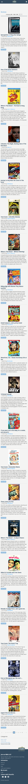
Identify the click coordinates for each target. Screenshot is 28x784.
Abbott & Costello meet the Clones (11, 572)
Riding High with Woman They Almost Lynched (12, 287)
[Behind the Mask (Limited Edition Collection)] (14, 392)
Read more (3, 49)
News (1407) (3, 739)
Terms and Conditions (6, 768)
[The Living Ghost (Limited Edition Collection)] (14, 676)
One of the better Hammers (9, 69)
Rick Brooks (10, 361)
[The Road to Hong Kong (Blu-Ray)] (14, 104)
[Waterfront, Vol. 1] (14, 355)
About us (3, 762)
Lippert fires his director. (8, 713)
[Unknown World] (14, 178)
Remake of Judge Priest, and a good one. (13, 609)
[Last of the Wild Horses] (14, 711)
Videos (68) (3, 741)
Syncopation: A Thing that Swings (11, 35)
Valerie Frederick (11, 218)
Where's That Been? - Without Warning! (12, 252)
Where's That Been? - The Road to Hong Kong (12, 107)
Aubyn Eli (9, 147)
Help (2, 766)
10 (22, 732)
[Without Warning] (14, 250)
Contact (2, 764)
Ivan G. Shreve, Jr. (11, 109)
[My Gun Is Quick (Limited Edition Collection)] (14, 67)
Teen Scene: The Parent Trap (9, 643)
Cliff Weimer (10, 36)
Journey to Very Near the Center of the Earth (12, 181)
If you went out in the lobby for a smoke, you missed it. (13, 431)
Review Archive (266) (5, 744)
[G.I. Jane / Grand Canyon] (14, 321)
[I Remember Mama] (14, 465)
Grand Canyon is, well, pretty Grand (11, 323)
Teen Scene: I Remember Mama (10, 467)
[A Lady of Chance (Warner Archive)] (14, 536)
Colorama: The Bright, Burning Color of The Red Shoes (13, 145)
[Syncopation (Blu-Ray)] (14, 33)
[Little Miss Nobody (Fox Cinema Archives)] (14, 215)
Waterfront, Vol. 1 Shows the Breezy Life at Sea (14, 358)
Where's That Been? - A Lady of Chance (12, 538)
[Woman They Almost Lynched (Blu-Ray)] (14, 284)
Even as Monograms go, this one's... (11, 678)
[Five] (14, 500)
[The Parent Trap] (14, 641)
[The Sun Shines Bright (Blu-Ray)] (14, 607)
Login (2, 772)
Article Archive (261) (5, 742)
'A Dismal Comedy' (6, 394)
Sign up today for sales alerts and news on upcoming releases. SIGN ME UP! (12, 757)
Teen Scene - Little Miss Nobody (10, 217)
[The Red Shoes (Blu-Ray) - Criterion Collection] (14, 142)
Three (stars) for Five (7, 502)
